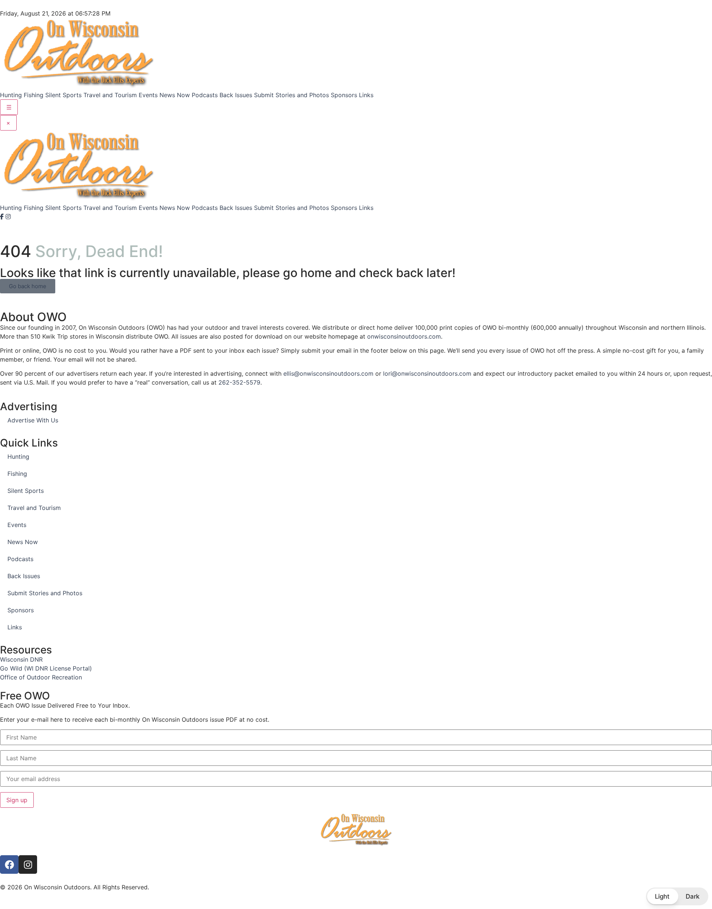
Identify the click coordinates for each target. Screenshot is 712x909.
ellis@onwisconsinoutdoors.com (328, 373)
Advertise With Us (32, 420)
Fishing (33, 95)
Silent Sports (63, 95)
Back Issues (236, 95)
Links (366, 95)
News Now (174, 95)
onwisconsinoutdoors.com (404, 336)
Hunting (11, 95)
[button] (677, 896)
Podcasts (205, 95)
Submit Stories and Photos (291, 95)
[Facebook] (3, 216)
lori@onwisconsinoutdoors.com (427, 373)
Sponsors (344, 95)
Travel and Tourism (110, 95)
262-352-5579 (239, 382)
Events (148, 95)
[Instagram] (8, 216)
